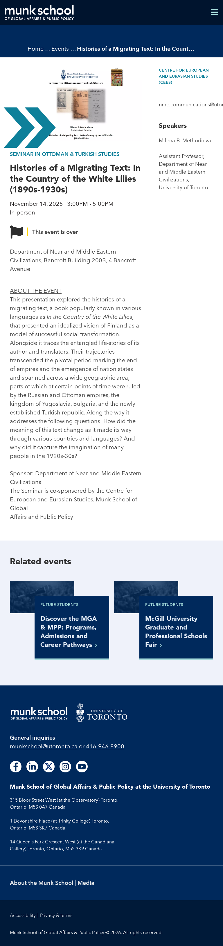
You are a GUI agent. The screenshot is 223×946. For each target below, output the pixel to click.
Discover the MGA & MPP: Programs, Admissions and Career (68, 631)
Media (86, 882)
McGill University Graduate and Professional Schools (176, 631)
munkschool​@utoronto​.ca (44, 746)
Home (36, 48)
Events (60, 48)
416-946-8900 (105, 746)
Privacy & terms (56, 915)
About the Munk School (41, 882)
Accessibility (23, 915)
